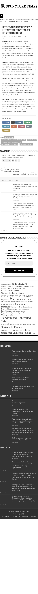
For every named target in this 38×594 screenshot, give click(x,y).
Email (28, 126)
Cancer (23, 288)
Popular (11, 180)
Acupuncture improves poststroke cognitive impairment (23, 402)
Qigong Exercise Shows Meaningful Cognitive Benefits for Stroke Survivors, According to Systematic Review (24, 205)
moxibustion (32, 139)
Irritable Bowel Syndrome (7, 304)
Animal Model (17, 286)
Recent (4, 180)
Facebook (6, 122)
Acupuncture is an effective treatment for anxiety (21, 378)
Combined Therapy (6, 297)
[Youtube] (20, 514)
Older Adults (25, 309)
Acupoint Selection (6, 284)
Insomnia (30, 301)
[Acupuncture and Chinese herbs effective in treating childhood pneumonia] (5, 371)
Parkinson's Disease (20, 311)
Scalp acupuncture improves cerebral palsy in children (21, 439)
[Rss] (14, 514)
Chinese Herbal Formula (10, 290)
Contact (11, 511)
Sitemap (17, 511)
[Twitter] (18, 514)
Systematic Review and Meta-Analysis (12, 330)
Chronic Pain (18, 295)
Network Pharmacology (9, 309)
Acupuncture (10, 19)
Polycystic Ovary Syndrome (9, 313)
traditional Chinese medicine (16, 332)
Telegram (6, 126)
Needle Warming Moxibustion (11, 142)
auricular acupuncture (14, 288)
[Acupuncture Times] (19, 6)
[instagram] (22, 514)
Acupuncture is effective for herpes (23, 173)
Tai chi (27, 330)
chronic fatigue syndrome (7, 295)
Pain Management (8, 311)
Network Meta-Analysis (10, 144)
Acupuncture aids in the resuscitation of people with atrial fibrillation (23, 411)
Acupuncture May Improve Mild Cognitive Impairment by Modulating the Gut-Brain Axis (25, 186)
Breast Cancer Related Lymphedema (14, 139)
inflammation (23, 301)
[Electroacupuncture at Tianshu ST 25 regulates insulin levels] (5, 362)
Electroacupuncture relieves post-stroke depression (23, 387)
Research (17, 19)
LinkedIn (19, 122)
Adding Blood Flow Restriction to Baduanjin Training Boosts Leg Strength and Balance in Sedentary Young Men (24, 215)
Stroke (33, 324)
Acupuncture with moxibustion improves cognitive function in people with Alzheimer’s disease (22, 421)
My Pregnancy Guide (17, 157)
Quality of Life (7, 315)
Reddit (14, 126)
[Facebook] (15, 514)
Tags (17, 180)
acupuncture (9, 137)
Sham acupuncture (16, 324)
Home (3, 19)
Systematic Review (26, 144)
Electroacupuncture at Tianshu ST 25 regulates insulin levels (24, 360)
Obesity (19, 309)
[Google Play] (24, 514)
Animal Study (29, 286)
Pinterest (21, 126)
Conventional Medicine (17, 297)
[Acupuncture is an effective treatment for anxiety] (5, 380)
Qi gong (25, 313)
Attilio (5, 36)
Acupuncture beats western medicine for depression (12, 169)
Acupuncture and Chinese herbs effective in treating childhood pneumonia (22, 370)
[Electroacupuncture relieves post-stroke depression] (5, 389)
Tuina (33, 333)
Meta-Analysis (22, 303)
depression (5, 299)
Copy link (6, 130)
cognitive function (27, 295)
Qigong (20, 313)
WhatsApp (27, 122)
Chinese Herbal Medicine (12, 293)
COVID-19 (27, 297)
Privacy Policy (24, 511)
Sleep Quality (27, 324)
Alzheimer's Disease (6, 286)
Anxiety (3, 288)
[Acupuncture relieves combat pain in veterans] (5, 353)
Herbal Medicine (15, 301)
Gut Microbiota (5, 301)
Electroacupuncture (20, 299)
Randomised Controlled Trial (16, 319)
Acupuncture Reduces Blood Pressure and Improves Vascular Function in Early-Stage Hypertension (25, 196)
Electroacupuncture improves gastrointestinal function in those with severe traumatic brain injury (23, 430)
